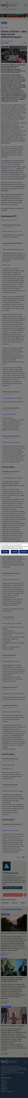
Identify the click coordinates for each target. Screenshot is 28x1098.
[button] (26, 6)
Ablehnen (14, 551)
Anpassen (5, 551)
